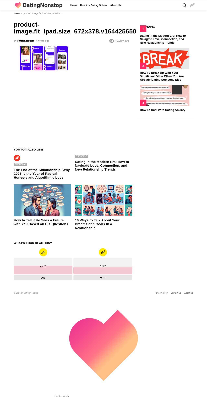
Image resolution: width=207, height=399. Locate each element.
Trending (17, 158)
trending (20, 164)
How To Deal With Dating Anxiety (162, 110)
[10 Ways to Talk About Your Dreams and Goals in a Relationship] (103, 200)
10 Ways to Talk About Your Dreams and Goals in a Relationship (97, 224)
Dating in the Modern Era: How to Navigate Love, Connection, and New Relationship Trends (102, 165)
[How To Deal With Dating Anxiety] (164, 95)
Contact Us (176, 293)
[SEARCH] (184, 5)
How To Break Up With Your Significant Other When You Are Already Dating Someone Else (162, 76)
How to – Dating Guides (93, 5)
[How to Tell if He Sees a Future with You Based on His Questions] (42, 200)
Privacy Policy (161, 293)
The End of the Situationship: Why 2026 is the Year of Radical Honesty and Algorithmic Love (42, 173)
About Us (115, 5)
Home (73, 5)
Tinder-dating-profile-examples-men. (192, 5)
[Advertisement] (72, 108)
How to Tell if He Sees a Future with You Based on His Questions (41, 222)
